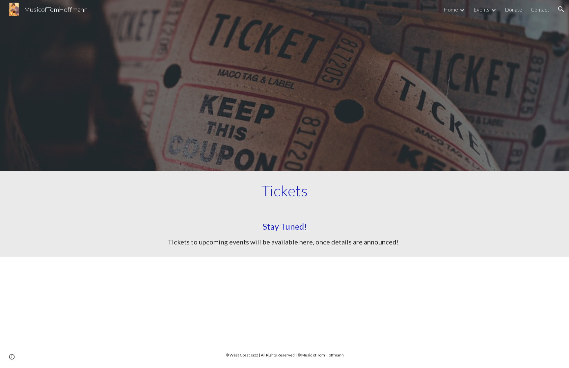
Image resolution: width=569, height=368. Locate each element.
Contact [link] (540, 9)
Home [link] (451, 9)
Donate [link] (513, 9)
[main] (284, 190)
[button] (561, 9)
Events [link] (481, 9)
